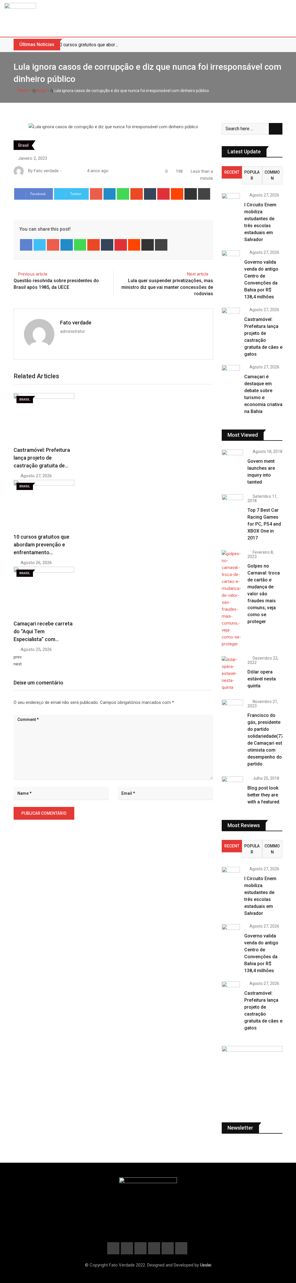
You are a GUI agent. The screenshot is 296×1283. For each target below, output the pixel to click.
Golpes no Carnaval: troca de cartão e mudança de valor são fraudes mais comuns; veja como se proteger (263, 593)
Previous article (32, 274)
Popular (252, 175)
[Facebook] (26, 245)
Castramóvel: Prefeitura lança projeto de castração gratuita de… (42, 458)
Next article (197, 274)
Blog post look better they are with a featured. (263, 795)
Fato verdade (75, 323)
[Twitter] (40, 245)
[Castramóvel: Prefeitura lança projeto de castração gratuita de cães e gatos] (231, 315)
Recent (231, 172)
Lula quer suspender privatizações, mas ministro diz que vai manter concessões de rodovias (167, 287)
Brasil (41, 90)
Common (272, 175)
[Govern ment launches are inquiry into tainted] (232, 458)
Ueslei (205, 1265)
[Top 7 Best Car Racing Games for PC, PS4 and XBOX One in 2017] (232, 502)
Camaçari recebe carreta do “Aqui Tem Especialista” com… (43, 631)
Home (23, 90)
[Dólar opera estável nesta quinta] (232, 673)
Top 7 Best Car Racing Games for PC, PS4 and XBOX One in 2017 (264, 524)
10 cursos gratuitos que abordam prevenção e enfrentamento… (41, 544)
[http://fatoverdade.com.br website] (65, 170)
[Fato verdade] (71, 170)
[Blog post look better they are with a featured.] (232, 784)
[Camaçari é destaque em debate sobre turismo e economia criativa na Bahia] (231, 372)
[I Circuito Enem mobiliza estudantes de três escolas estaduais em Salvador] (231, 198)
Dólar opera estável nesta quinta (261, 679)
